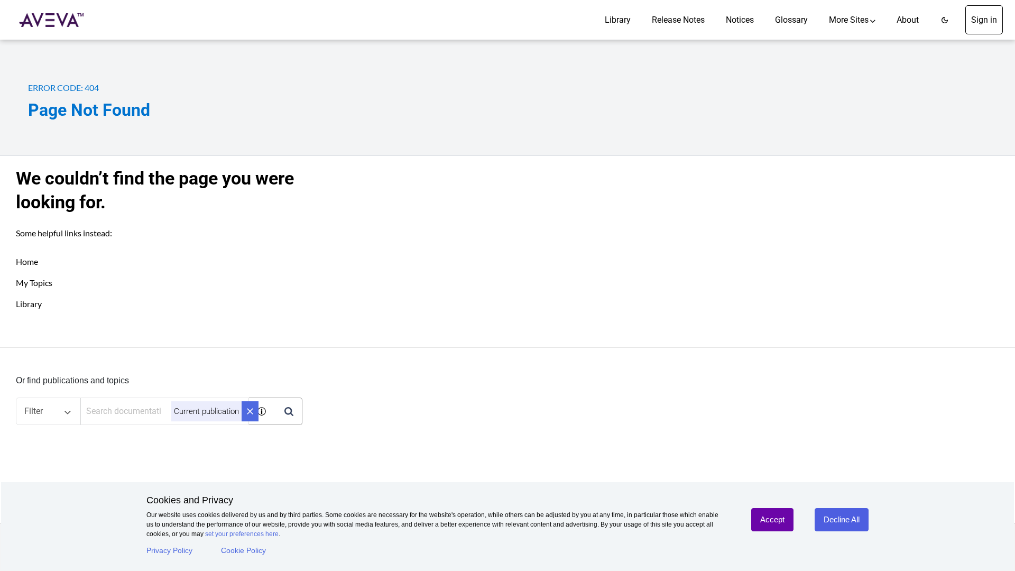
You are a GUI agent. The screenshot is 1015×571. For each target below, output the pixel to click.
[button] (945, 19)
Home (27, 261)
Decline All (842, 519)
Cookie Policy (243, 550)
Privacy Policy (169, 550)
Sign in (984, 20)
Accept (772, 519)
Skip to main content (44, 11)
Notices (740, 20)
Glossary (791, 20)
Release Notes (678, 20)
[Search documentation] (288, 411)
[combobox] (164, 411)
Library (618, 20)
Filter (33, 411)
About (908, 20)
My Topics (34, 283)
